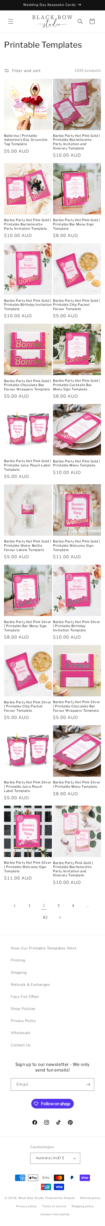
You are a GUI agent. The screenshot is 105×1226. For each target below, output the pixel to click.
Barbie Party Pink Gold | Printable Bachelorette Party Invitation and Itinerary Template (73, 869)
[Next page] (60, 917)
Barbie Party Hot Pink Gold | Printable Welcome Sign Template (76, 545)
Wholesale (20, 1032)
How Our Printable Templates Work (43, 948)
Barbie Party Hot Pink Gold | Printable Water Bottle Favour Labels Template (27, 545)
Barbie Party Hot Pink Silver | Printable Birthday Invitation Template (76, 626)
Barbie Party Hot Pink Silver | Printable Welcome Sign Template (27, 867)
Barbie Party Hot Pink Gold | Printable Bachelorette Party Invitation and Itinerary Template (76, 142)
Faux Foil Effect (25, 996)
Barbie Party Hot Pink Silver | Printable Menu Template (76, 784)
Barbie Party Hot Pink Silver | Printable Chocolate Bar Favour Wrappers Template (76, 706)
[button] (11, 21)
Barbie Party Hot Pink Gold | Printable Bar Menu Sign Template (76, 224)
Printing (18, 960)
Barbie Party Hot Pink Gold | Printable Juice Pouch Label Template (27, 465)
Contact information (55, 1214)
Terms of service (54, 1206)
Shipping (19, 972)
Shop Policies (23, 1008)
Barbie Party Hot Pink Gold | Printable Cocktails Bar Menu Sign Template (76, 385)
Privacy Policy (23, 1020)
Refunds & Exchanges (30, 984)
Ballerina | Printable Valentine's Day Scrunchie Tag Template (26, 140)
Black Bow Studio (31, 1198)
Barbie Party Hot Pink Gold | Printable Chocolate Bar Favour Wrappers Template (27, 385)
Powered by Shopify (60, 1198)
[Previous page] (15, 906)
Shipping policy (83, 1206)
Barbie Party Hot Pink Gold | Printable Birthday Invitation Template (28, 305)
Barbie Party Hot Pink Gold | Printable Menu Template (76, 463)
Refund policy (90, 1198)
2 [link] (44, 905)
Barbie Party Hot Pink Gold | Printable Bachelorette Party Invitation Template (27, 224)
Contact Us (21, 1045)
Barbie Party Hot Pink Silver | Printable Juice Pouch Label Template (27, 786)
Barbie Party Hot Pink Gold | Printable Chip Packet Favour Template (76, 305)
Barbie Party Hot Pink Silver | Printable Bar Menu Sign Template (27, 626)
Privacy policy (26, 1206)
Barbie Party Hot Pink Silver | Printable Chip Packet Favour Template (27, 706)
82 (45, 917)
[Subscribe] (88, 1084)
